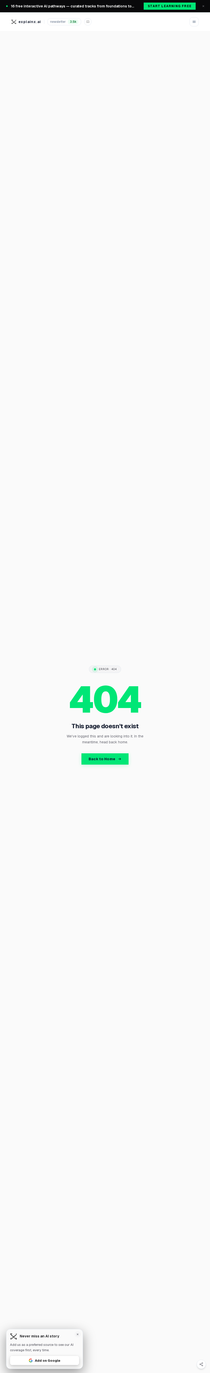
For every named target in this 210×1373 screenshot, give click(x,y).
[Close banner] (203, 6)
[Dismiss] (78, 1334)
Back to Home (102, 759)
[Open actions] (201, 1364)
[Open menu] (194, 21)
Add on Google (47, 1360)
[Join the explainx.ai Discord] (87, 21)
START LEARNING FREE (170, 6)
